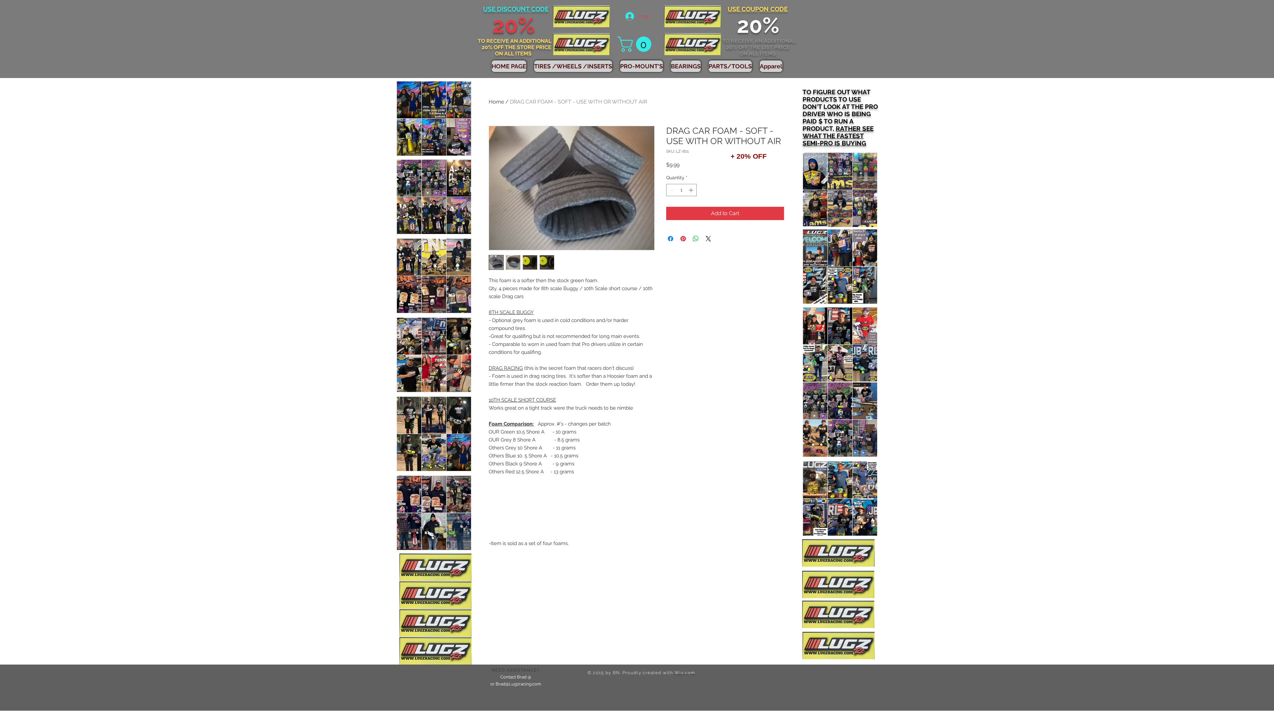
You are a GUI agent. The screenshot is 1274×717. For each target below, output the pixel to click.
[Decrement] (671, 190)
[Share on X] (708, 239)
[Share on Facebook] (670, 239)
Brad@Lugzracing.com (518, 683)
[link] (636, 44)
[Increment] (691, 190)
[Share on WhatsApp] (696, 239)
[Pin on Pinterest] (683, 239)
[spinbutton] (681, 190)
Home (496, 102)
